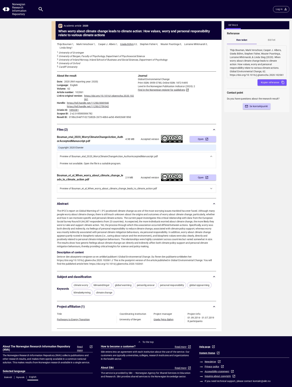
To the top (148, 342)
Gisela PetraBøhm (163, 319)
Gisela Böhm (126, 44)
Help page (204, 346)
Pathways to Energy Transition (73, 319)
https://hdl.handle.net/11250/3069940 (88, 103)
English (32, 377)
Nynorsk (20, 377)
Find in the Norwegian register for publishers (161, 90)
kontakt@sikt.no (262, 381)
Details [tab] (233, 25)
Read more (80, 348)
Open (201, 139)
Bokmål (8, 377)
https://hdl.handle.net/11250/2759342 (88, 106)
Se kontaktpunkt (259, 106)
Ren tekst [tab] (241, 40)
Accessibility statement (217, 371)
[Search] (40, 9)
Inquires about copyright (218, 376)
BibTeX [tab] (271, 40)
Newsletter (210, 361)
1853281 (74, 110)
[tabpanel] (257, 62)
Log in (279, 9)
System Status (207, 353)
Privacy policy (212, 366)
